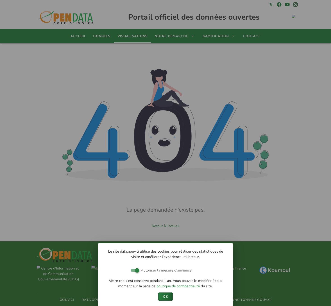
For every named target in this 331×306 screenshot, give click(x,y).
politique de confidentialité (178, 286)
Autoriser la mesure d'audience (166, 270)
